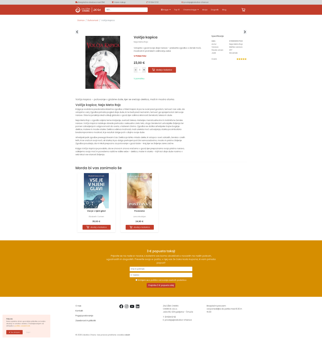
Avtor (214, 44)
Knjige (166, 9)
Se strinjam (15, 332)
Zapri (28, 332)
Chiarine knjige (190, 9)
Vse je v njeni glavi (96, 210)
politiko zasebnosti (22, 326)
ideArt (127, 335)
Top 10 (177, 9)
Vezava (215, 47)
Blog (224, 9)
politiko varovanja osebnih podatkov (169, 280)
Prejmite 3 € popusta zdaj (161, 285)
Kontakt (79, 310)
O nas (78, 305)
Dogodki (215, 9)
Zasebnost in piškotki (85, 320)
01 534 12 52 (153, 2)
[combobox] (126, 9)
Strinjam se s (162, 280)
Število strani (217, 50)
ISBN (213, 41)
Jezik (214, 53)
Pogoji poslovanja (84, 315)
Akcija (204, 9)
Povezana (139, 210)
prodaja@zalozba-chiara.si (196, 2)
